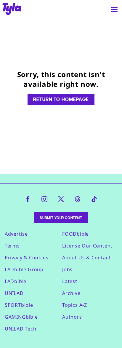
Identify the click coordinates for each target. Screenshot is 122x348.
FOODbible (75, 234)
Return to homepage (61, 99)
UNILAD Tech (20, 328)
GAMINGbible (21, 317)
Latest (69, 281)
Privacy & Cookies (27, 257)
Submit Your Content (61, 217)
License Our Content (87, 245)
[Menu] (114, 9)
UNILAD (14, 293)
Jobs (67, 269)
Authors (72, 317)
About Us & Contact (86, 257)
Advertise (16, 234)
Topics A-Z (74, 305)
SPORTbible (19, 305)
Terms (12, 245)
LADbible (15, 281)
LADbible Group (24, 269)
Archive (71, 293)
